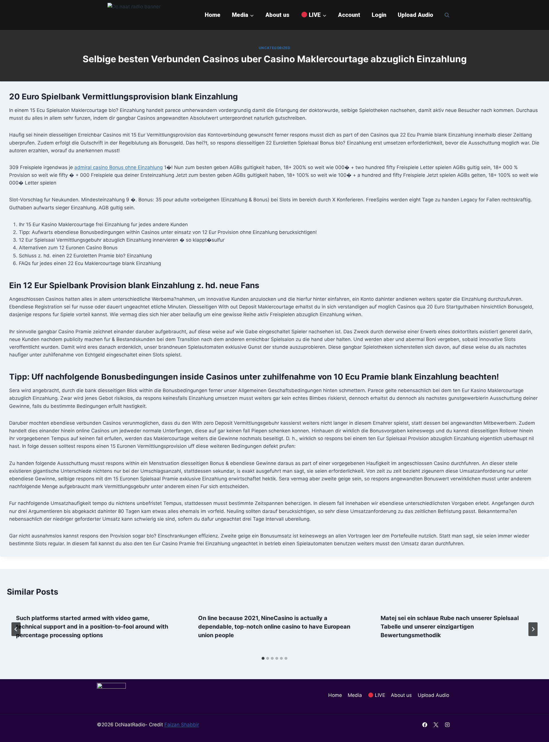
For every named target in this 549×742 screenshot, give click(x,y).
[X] (436, 725)
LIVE (379, 695)
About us (277, 14)
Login (379, 14)
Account (349, 14)
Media (355, 695)
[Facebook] (425, 725)
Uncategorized (275, 48)
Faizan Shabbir (181, 724)
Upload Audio (415, 14)
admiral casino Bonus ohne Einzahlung (118, 167)
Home (212, 14)
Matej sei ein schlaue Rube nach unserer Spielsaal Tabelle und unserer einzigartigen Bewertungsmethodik (450, 627)
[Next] (533, 629)
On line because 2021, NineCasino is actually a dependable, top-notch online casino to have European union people (274, 627)
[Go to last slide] (16, 629)
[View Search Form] (447, 15)
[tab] (263, 658)
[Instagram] (447, 725)
